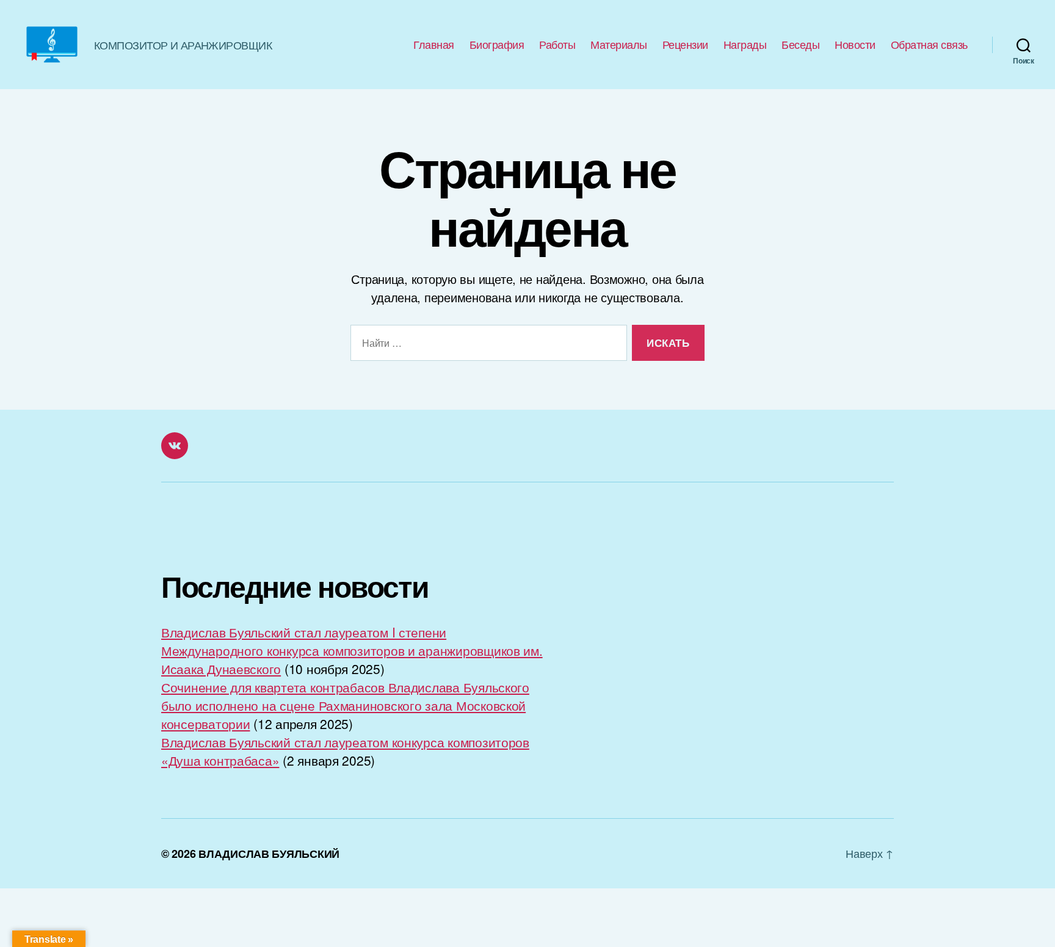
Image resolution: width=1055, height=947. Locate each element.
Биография (496, 44)
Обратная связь (929, 44)
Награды (745, 44)
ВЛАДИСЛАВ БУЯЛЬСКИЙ (268, 854)
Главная (433, 44)
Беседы (800, 44)
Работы (557, 44)
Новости (855, 44)
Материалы (618, 44)
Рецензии (685, 44)
